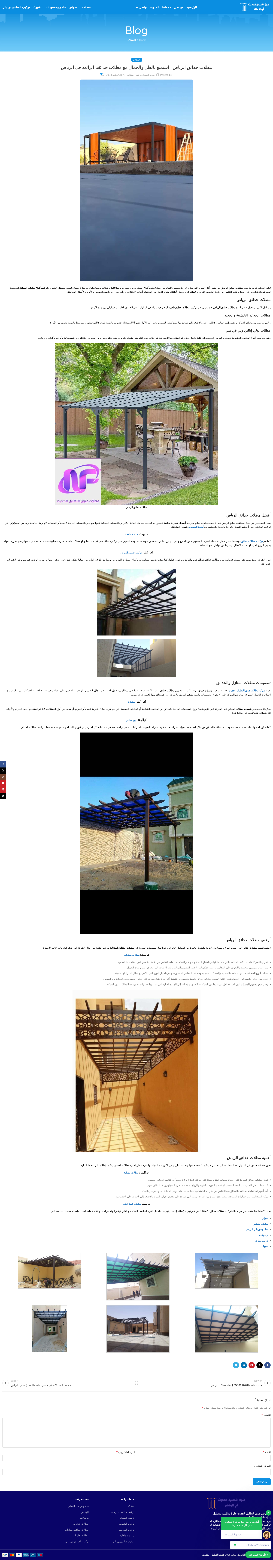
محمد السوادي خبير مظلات (141, 75)
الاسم (267, 1452)
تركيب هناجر (261, 1240)
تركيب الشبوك (126, 1523)
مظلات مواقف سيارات (77, 1529)
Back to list (136, 1383)
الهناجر (85, 1512)
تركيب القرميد (126, 1529)
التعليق (266, 1415)
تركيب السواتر (126, 1518)
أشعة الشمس (196, 527)
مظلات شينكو (261, 1223)
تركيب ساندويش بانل (123, 1541)
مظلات (131, 701)
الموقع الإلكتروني (262, 1465)
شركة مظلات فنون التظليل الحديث (247, 690)
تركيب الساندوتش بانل (77, 1541)
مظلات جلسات (81, 1535)
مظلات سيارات (132, 954)
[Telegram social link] (236, 1365)
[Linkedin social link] (244, 1365)
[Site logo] (255, 7)
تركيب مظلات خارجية (122, 1512)
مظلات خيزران (81, 1523)
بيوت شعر (131, 720)
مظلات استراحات (132, 1203)
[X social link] (259, 1365)
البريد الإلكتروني (125, 1452)
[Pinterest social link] (252, 1365)
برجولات (263, 1235)
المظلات (131, 40)
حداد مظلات (131, 534)
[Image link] (227, 1503)
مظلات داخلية (127, 1535)
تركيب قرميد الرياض (131, 552)
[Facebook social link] (267, 1365)
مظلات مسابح (131, 1172)
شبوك (265, 1246)
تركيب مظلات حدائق (252, 541)
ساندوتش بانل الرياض (257, 1229)
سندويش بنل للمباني (78, 1506)
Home (142, 40)
